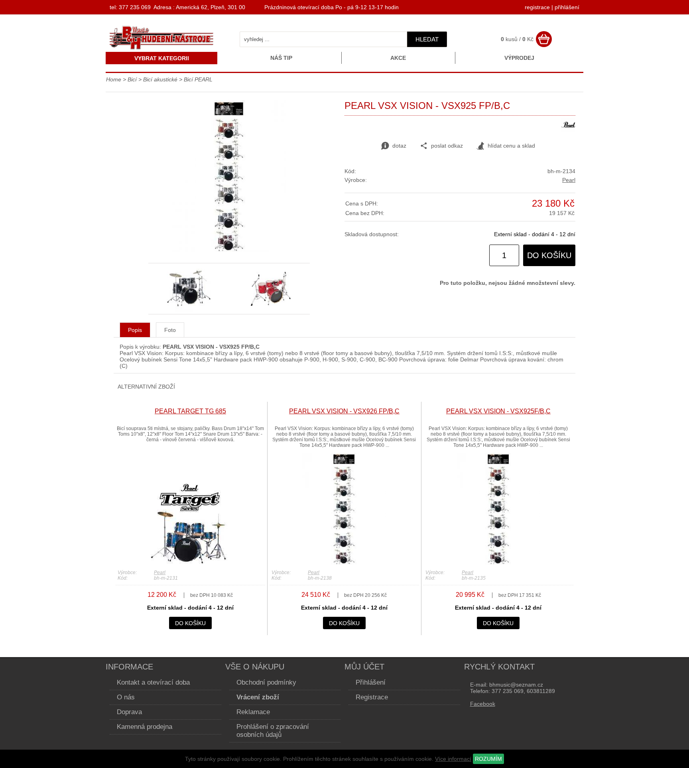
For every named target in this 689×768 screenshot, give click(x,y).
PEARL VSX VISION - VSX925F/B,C (498, 411)
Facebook (482, 704)
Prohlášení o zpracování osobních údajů (272, 730)
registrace (537, 7)
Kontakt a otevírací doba (153, 682)
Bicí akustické (160, 79)
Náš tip (281, 58)
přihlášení (567, 7)
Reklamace (253, 712)
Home (113, 79)
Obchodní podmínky (266, 682)
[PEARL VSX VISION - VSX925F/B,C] (498, 562)
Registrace (372, 697)
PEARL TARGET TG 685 (190, 411)
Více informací (453, 759)
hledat (427, 39)
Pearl (568, 180)
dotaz (399, 145)
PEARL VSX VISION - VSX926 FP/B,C (344, 411)
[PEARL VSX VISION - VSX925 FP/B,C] (229, 250)
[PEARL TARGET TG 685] (190, 562)
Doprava (129, 712)
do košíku (549, 255)
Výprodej (519, 58)
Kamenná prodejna (144, 726)
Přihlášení (371, 682)
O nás (126, 697)
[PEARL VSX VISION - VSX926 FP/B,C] (344, 562)
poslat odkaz (447, 145)
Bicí (132, 79)
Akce (398, 58)
